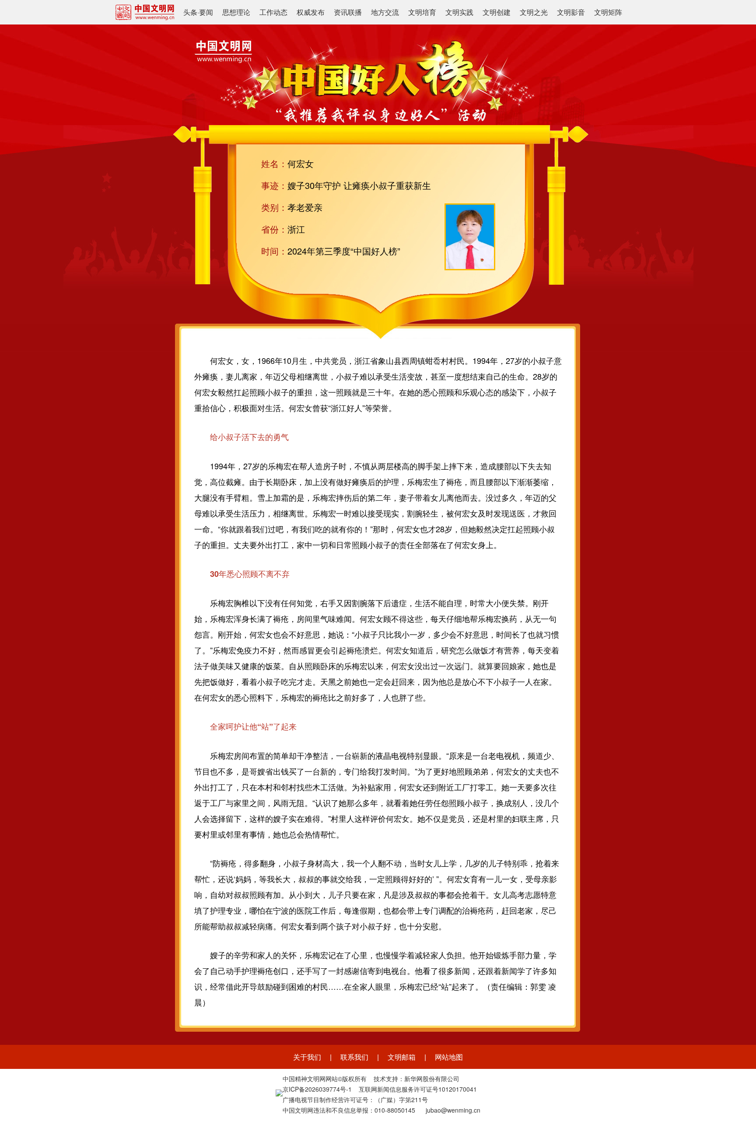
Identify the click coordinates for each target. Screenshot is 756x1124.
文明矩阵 (608, 12)
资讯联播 (348, 12)
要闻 (206, 12)
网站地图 (449, 1057)
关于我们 (307, 1057)
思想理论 (236, 12)
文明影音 (571, 12)
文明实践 (459, 12)
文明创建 (497, 12)
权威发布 (311, 12)
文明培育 (422, 12)
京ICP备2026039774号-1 (317, 1089)
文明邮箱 (402, 1057)
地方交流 (385, 12)
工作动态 (273, 12)
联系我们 (354, 1057)
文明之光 (534, 12)
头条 (190, 12)
